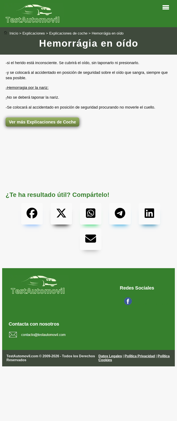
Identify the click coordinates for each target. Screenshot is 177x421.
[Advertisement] (88, 143)
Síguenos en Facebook (150, 304)
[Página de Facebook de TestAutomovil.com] (128, 304)
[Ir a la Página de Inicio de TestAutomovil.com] (33, 22)
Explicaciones (33, 33)
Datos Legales (110, 356)
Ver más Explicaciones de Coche (42, 122)
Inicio (13, 33)
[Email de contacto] (37, 335)
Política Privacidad (140, 356)
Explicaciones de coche (68, 33)
